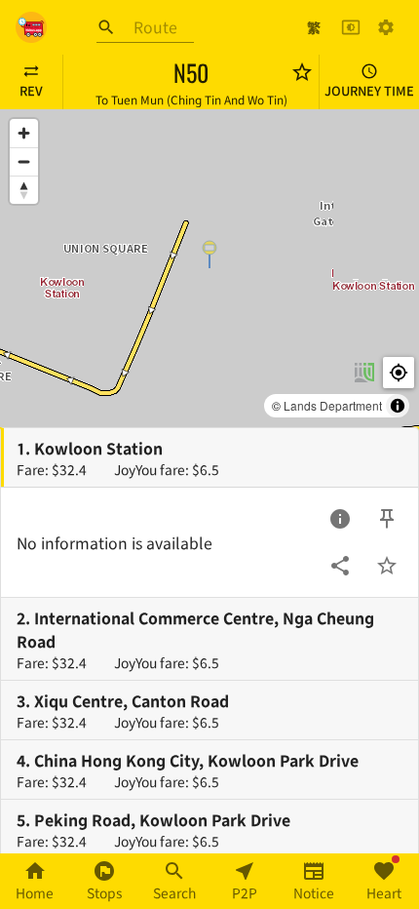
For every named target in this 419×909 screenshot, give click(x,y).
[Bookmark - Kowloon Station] (386, 565)
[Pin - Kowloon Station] (386, 518)
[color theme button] (350, 27)
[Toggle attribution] (397, 405)
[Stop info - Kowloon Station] (340, 518)
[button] (209, 253)
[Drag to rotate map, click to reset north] (24, 190)
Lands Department (333, 405)
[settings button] (385, 27)
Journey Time (369, 90)
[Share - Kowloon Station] (340, 565)
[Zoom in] (24, 133)
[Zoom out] (24, 161)
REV (31, 90)
